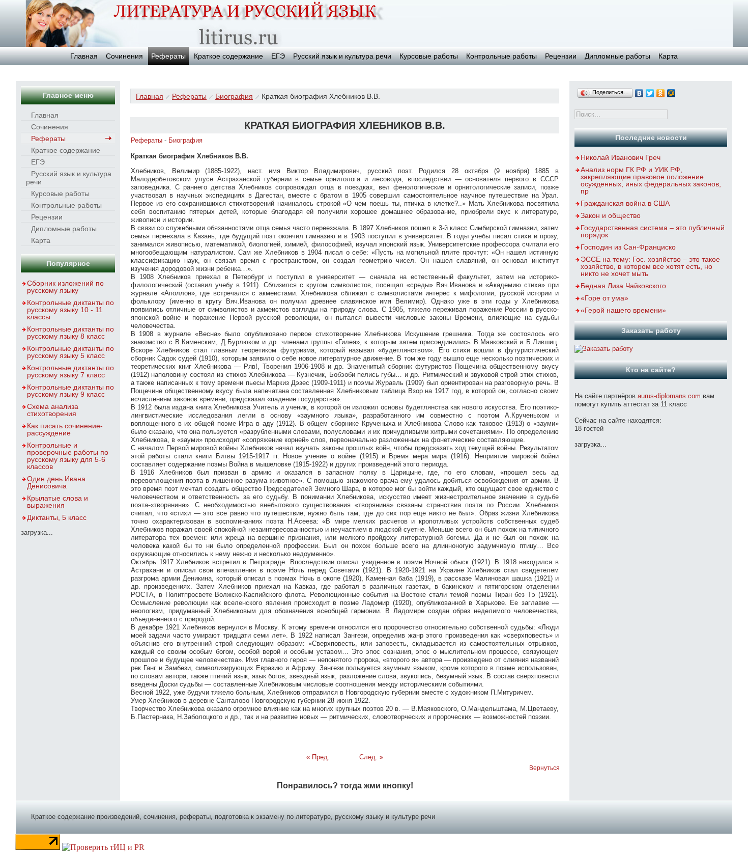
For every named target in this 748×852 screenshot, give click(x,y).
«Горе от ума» (604, 298)
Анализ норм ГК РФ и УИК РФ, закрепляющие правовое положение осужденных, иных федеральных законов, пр (651, 180)
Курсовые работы (428, 56)
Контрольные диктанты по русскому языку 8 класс (70, 332)
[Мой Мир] (671, 93)
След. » (371, 757)
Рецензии (561, 56)
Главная (84, 56)
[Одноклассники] (660, 93)
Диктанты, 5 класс (57, 517)
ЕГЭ (278, 56)
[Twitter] (650, 93)
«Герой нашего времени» (623, 310)
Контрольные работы (501, 56)
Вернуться (544, 768)
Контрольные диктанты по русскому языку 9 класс (70, 390)
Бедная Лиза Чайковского (623, 286)
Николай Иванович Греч (620, 157)
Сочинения (124, 56)
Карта (668, 56)
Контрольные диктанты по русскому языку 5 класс (70, 352)
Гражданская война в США (625, 203)
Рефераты (168, 56)
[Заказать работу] (603, 348)
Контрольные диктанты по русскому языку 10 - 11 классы (70, 309)
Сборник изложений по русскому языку (65, 286)
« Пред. (318, 757)
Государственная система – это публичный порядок (653, 231)
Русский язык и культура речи (342, 56)
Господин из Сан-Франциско (628, 247)
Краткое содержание (228, 56)
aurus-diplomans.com (669, 396)
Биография (234, 96)
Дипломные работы (617, 56)
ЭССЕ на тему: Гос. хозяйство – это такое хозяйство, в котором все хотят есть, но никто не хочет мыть (650, 266)
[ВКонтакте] (639, 93)
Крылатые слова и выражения (57, 501)
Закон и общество (611, 215)
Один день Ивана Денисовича (56, 482)
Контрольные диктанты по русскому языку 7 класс (70, 371)
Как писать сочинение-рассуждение (65, 429)
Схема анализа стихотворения (52, 410)
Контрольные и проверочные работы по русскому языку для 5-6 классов (67, 456)
